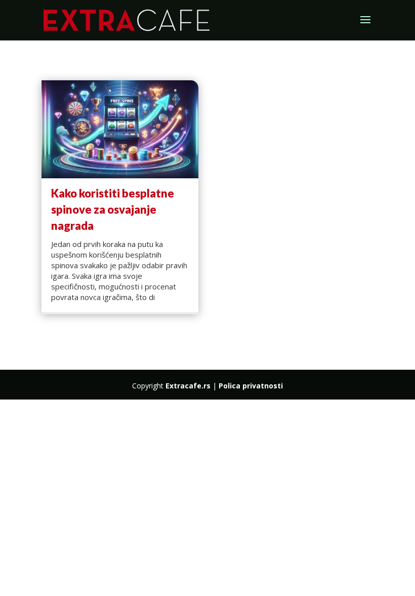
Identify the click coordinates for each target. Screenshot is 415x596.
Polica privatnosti (251, 385)
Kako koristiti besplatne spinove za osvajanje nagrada (112, 209)
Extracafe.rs (188, 385)
